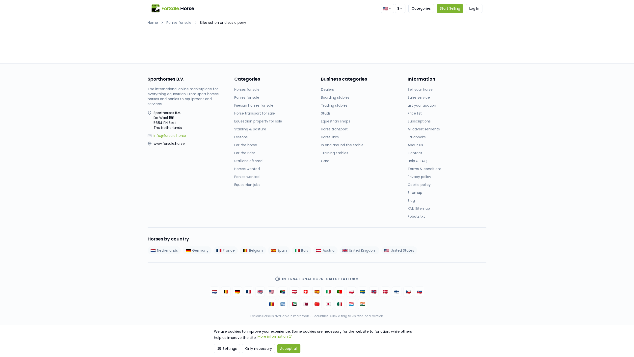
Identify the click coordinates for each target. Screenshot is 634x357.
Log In (474, 8)
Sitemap (415, 192)
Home (153, 22)
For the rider (244, 152)
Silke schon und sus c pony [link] (223, 22)
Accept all (288, 348)
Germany (200, 250)
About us (415, 145)
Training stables (334, 152)
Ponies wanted (247, 176)
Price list (415, 113)
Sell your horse (420, 89)
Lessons (241, 137)
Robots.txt (416, 216)
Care (325, 160)
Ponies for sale (178, 22)
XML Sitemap (419, 208)
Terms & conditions (425, 168)
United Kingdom (362, 250)
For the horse (245, 145)
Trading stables (334, 105)
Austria (329, 250)
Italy (304, 250)
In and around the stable (342, 145)
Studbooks (417, 137)
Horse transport (334, 129)
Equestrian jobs (247, 184)
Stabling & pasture (250, 129)
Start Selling (450, 8)
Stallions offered (248, 160)
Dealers (327, 89)
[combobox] (387, 8)
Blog (411, 200)
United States (402, 250)
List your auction (422, 105)
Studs (326, 113)
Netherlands (167, 250)
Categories (421, 8)
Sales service (419, 97)
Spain (282, 250)
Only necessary (258, 348)
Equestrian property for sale (258, 121)
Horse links (330, 137)
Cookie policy (419, 184)
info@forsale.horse (170, 135)
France (229, 250)
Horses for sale (247, 89)
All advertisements (424, 129)
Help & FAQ (417, 160)
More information (273, 336)
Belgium (256, 250)
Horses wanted (247, 168)
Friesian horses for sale (253, 105)
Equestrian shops (335, 121)
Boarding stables (335, 97)
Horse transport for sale (254, 113)
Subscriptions (419, 121)
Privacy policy (419, 176)
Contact (415, 152)
